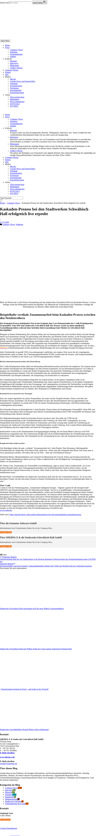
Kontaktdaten (5, 820)
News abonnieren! (17, 102)
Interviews (14, 63)
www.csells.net (6, 510)
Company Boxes (11, 70)
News (7, 47)
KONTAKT (15, 104)
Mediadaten (14, 99)
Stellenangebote (11, 799)
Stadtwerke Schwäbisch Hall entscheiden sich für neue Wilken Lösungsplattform (32, 608)
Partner (8, 72)
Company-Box (6, 532)
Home (7, 45)
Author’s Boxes (16, 68)
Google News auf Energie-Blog (22, 81)
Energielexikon (16, 86)
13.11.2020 (4, 222)
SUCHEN (14, 106)
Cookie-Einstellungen (8, 828)
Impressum (4, 835)
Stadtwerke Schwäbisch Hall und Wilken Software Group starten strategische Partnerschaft (36, 649)
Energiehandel (15, 90)
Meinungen (14, 65)
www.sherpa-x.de (7, 757)
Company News (16, 50)
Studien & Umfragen (13, 801)
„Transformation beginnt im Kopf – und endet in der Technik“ (24, 689)
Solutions (13, 52)
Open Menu (5, 41)
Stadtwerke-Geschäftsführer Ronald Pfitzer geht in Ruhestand (24, 729)
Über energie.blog (17, 97)
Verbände (14, 84)
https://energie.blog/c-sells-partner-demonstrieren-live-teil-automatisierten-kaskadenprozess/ (45, 514)
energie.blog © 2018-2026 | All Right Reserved (18, 832)
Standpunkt (9, 797)
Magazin (13, 61)
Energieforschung (17, 93)
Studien (13, 56)
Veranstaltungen (16, 54)
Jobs (6, 74)
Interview (8, 790)
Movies (13, 79)
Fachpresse (14, 88)
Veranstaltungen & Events (15, 804)
